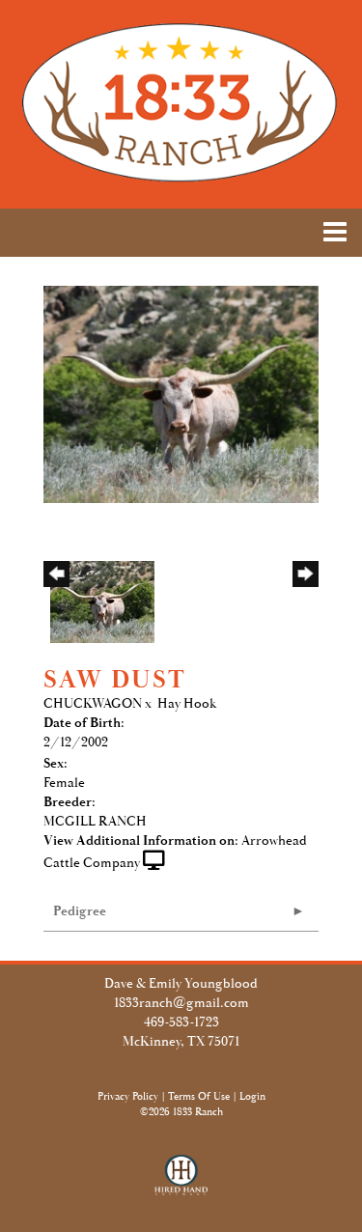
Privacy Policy (127, 1097)
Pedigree (79, 911)
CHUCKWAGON (92, 704)
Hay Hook (186, 704)
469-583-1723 (181, 1022)
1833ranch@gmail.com (181, 1003)
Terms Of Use (199, 1097)
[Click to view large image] (181, 393)
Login (252, 1097)
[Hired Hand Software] (181, 1184)
